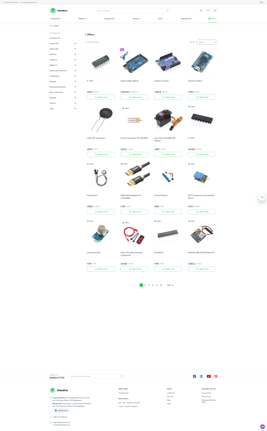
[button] (132, 285)
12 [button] (161, 285)
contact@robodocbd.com (61, 425)
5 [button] (156, 285)
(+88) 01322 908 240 (60, 417)
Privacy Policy (207, 393)
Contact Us (171, 393)
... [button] (158, 285)
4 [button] (152, 285)
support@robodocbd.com (61, 422)
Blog (168, 400)
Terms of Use (206, 396)
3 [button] (148, 285)
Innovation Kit (55, 38)
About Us (170, 396)
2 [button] (145, 285)
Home (51, 26)
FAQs (169, 403)
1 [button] (141, 285)
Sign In (262, 2)
